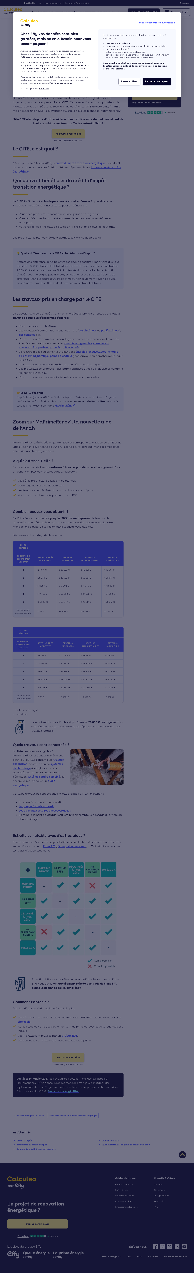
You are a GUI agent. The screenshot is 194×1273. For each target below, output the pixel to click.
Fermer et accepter (157, 81)
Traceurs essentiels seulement (154, 22)
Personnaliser (129, 81)
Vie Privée (44, 88)
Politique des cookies (60, 83)
